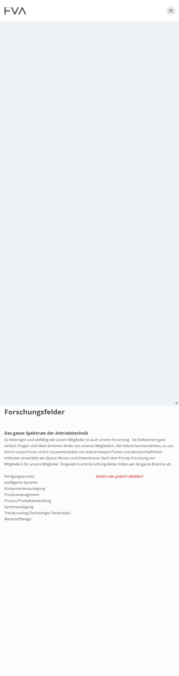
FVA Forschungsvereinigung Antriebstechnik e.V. (15, 10)
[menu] (171, 10)
